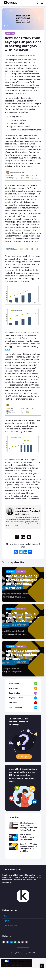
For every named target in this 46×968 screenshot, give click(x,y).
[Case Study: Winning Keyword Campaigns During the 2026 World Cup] (23, 584)
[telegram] (29, 537)
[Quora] (26, 942)
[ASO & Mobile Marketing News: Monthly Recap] (13, 837)
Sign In (6, 921)
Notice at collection (12, 965)
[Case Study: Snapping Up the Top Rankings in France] (23, 659)
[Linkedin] (18, 942)
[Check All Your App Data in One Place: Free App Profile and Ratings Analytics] (13, 825)
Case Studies (10, 33)
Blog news (10, 571)
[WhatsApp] (15, 942)
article (7, 349)
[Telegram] (11, 942)
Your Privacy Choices (19, 961)
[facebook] (17, 537)
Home (6, 916)
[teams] (23, 537)
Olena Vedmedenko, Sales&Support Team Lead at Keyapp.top (27, 511)
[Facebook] (16, 552)
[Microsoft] (3, 942)
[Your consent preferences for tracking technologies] (42, 966)
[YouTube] (22, 942)
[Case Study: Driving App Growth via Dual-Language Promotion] (23, 621)
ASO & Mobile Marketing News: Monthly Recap (27, 837)
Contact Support (11, 926)
